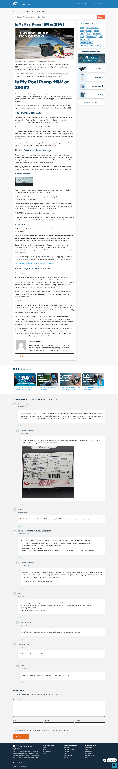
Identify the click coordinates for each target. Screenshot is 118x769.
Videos (44, 747)
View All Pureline (90, 103)
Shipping (87, 749)
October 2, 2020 (25, 565)
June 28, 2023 (24, 433)
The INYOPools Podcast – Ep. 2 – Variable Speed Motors (24, 388)
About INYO (88, 747)
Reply (20, 425)
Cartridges (97, 77)
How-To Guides (47, 751)
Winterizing (67, 753)
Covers (66, 757)
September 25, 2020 (23, 534)
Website (77, 721)
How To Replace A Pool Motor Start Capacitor (47, 388)
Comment (17, 700)
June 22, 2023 (22, 407)
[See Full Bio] (68, 350)
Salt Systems (96, 86)
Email (46, 721)
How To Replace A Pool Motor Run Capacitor (92, 388)
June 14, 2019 (22, 596)
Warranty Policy (89, 755)
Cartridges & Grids (69, 749)
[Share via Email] (23, 357)
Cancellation (88, 751)
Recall (87, 757)
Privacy (15, 766)
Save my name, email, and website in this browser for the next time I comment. (42, 730)
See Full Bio (63, 350)
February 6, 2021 (23, 512)
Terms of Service (22, 766)
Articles (21, 12)
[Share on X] (18, 357)
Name (15, 721)
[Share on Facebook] (16, 357)
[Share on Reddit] (20, 357)
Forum (44, 753)
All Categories (67, 759)
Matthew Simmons (27, 431)
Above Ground (68, 755)
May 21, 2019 (22, 647)
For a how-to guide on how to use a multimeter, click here (34, 264)
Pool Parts (66, 747)
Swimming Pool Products (91, 60)
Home (15, 12)
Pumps (98, 68)
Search (101, 17)
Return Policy (88, 753)
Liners (99, 95)
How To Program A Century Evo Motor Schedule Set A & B (70, 388)
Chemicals (67, 751)
